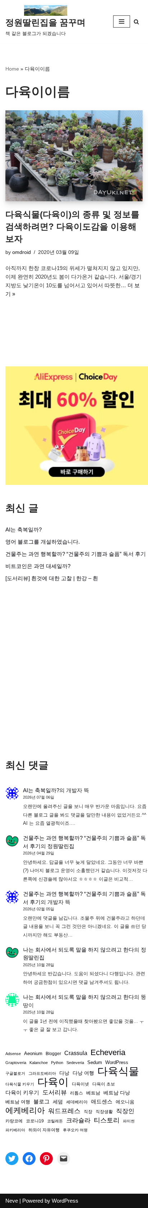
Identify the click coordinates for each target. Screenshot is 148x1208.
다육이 (53, 1082)
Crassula (75, 1053)
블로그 (41, 1101)
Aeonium (33, 1053)
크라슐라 (78, 1120)
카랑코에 (14, 1120)
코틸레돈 (55, 1121)
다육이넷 (80, 1084)
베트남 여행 (17, 1101)
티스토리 (107, 1120)
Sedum (94, 1062)
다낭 (64, 1073)
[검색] (136, 21)
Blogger (53, 1053)
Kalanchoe (38, 1062)
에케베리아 (25, 1110)
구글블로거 (15, 1073)
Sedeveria (75, 1062)
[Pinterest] (46, 1158)
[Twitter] (11, 1158)
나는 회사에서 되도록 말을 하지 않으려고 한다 (78, 950)
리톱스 (76, 1093)
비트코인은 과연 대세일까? (37, 566)
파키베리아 (15, 1130)
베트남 (93, 1093)
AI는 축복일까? (23, 529)
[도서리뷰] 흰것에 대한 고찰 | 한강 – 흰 (51, 578)
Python (57, 1062)
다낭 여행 (83, 1073)
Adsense (13, 1053)
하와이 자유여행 (44, 1129)
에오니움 (125, 1101)
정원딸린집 (60, 846)
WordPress (116, 1062)
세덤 (58, 1101)
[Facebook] (29, 1158)
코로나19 (35, 1120)
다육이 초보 (103, 1084)
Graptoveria (15, 1062)
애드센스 (101, 1101)
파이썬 (129, 1121)
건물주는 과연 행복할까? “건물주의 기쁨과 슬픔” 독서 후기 (75, 554)
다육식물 (118, 1071)
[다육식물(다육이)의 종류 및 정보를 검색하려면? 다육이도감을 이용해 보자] (74, 156)
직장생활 (104, 1111)
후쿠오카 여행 (75, 1130)
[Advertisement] (74, 671)
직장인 (125, 1111)
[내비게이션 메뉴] (121, 21)
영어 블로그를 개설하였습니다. (42, 542)
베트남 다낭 (116, 1093)
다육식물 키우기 (19, 1084)
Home (12, 69)
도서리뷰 (54, 1092)
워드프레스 (64, 1111)
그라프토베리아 (42, 1073)
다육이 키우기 (22, 1092)
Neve (11, 1201)
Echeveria (108, 1052)
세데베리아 (77, 1101)
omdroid (21, 252)
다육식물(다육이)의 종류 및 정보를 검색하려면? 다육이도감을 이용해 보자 (72, 226)
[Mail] (63, 1158)
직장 (88, 1111)
